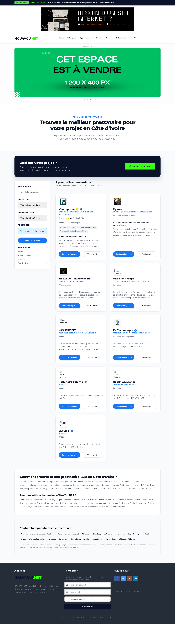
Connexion (122, 38)
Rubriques (71, 38)
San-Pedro (23, 263)
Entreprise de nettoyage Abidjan (120, 539)
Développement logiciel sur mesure (108, 534)
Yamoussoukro (24, 255)
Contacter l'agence (69, 254)
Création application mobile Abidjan (37, 534)
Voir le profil (92, 254)
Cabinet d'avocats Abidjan (33, 539)
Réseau (99, 38)
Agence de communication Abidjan (73, 534)
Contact (109, 38)
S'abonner (87, 606)
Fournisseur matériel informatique (86, 539)
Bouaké (21, 259)
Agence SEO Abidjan (58, 539)
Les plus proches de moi (34, 231)
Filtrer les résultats (32, 240)
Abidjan (21, 252)
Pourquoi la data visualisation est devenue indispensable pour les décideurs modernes (73, 3)
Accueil (62, 38)
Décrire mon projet (139, 166)
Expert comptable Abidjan (140, 534)
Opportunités (86, 38)
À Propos (127, 592)
